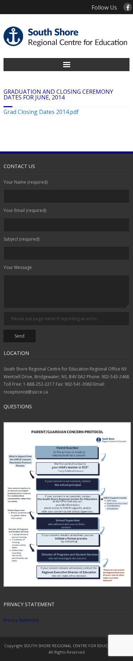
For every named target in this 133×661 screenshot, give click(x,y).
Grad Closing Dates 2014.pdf (41, 112)
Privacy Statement (21, 620)
